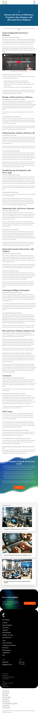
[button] (19, 487)
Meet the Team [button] (5, 647)
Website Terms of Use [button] (5, 690)
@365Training (18, 71)
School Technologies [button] (6, 632)
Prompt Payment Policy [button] (6, 701)
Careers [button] (4, 640)
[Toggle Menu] (34, 1)
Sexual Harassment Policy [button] (6, 707)
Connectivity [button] (5, 630)
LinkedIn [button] (23, 662)
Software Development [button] (7, 625)
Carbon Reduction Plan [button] (6, 705)
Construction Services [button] (7, 637)
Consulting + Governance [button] (7, 634)
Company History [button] (6, 652)
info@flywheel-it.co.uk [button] (7, 664)
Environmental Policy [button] (5, 699)
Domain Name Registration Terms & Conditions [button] (9, 703)
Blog (19, 11)
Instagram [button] (23, 663)
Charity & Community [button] (7, 642)
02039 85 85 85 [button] (5, 662)
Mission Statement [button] (6, 650)
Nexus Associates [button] (5, 619)
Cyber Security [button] (5, 627)
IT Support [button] (4, 622)
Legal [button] (3, 655)
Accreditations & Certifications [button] (9, 645)
